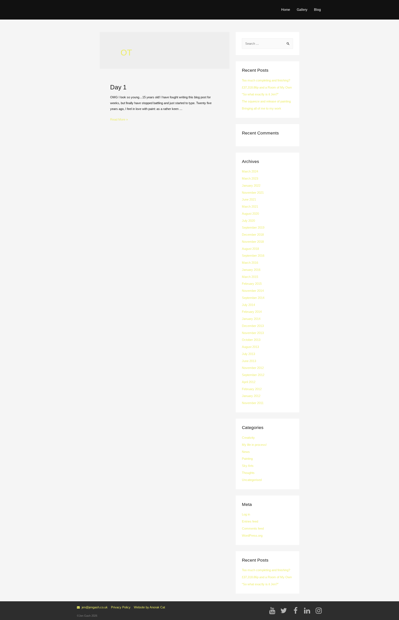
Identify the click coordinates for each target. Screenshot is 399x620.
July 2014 (248, 305)
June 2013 (249, 361)
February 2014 (252, 311)
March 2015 (250, 277)
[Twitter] (283, 610)
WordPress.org (252, 535)
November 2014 (253, 290)
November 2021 (253, 192)
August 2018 (250, 248)
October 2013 (251, 339)
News (246, 452)
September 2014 (253, 298)
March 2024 (250, 171)
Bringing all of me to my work (261, 108)
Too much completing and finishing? (266, 80)
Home (285, 9)
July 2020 (248, 220)
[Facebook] (295, 610)
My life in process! (254, 444)
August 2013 (250, 347)
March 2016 (250, 262)
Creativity (248, 437)
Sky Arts (248, 465)
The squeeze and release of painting (266, 101)
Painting (247, 458)
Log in (246, 514)
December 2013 (253, 326)
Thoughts (248, 473)
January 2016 (251, 269)
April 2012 (248, 382)
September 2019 (253, 227)
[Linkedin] (306, 610)
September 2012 (253, 375)
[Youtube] (272, 610)
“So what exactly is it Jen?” (260, 94)
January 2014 (251, 318)
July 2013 (248, 354)
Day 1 (118, 87)
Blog (317, 9)
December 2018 (253, 234)
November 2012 (253, 368)
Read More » (119, 119)
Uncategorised (252, 480)
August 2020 (250, 213)
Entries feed (250, 521)
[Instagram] (318, 610)
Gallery (302, 9)
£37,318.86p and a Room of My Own (267, 87)
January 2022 (251, 185)
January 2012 (251, 396)
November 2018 (253, 241)
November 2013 (253, 333)
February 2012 (252, 389)
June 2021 (249, 199)
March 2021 (250, 206)
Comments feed (253, 528)
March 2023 (250, 178)
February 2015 (252, 283)
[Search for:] (267, 43)
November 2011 (253, 403)
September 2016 (253, 255)
